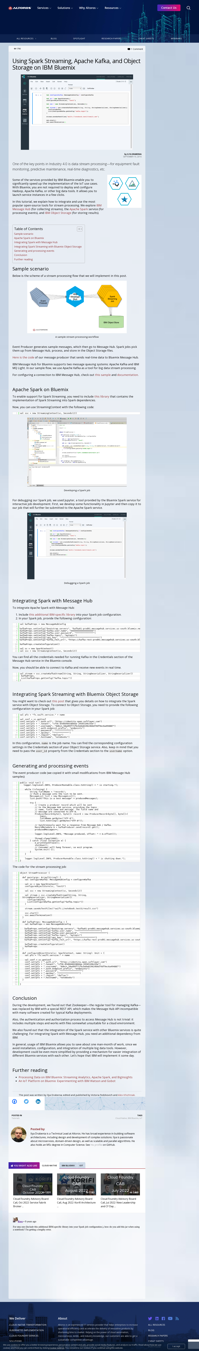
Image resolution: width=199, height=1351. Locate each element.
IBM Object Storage (58, 213)
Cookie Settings (57, 1347)
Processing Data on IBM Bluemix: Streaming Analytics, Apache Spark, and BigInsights (75, 1077)
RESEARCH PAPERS (158, 1335)
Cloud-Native (121, 1118)
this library (101, 396)
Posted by (37, 1129)
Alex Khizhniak (126, 1094)
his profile (96, 1144)
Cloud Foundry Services (23, 1335)
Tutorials (15, 1118)
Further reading (23, 259)
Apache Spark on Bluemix (29, 238)
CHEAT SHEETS (156, 1341)
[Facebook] (14, 1103)
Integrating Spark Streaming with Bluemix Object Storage (48, 246)
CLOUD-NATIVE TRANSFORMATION (27, 1324)
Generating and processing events (34, 251)
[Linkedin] (38, 1103)
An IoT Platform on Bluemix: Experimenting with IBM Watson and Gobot (67, 1081)
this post (58, 701)
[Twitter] (26, 1103)
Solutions (15, 1341)
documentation (127, 375)
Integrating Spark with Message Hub (36, 242)
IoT (140, 1118)
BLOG (151, 1330)
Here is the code (23, 357)
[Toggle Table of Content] (78, 229)
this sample (103, 375)
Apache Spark (78, 209)
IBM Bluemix (133, 1118)
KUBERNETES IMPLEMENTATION (26, 1330)
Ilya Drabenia (134, 154)
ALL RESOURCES (156, 1324)
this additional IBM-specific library (52, 614)
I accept (176, 1346)
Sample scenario (23, 234)
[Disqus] (77, 1255)
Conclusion (20, 255)
